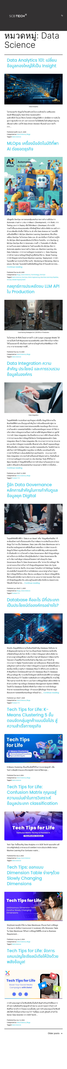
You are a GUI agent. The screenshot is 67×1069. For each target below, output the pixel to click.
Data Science (21, 134)
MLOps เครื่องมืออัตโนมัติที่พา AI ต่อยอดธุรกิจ (33, 146)
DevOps (42, 275)
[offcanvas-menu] (62, 15)
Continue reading (14, 267)
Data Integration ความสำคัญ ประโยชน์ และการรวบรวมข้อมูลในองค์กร (33, 368)
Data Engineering (34, 277)
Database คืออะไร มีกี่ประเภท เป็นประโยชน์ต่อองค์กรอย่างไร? (33, 602)
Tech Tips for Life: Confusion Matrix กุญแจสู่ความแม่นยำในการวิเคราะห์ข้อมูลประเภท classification (32, 795)
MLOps (9, 280)
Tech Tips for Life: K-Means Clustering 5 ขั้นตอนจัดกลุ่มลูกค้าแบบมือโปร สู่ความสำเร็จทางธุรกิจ (32, 717)
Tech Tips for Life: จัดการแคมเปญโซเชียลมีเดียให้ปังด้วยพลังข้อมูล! (32, 956)
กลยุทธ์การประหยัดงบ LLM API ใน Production (33, 289)
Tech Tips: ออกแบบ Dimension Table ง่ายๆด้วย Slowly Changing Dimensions (33, 875)
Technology (35, 275)
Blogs (28, 134)
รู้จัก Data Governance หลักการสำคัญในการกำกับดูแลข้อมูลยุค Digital (32, 490)
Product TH (16, 478)
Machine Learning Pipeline (49, 277)
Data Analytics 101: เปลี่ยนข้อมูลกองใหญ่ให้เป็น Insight (32, 63)
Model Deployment (18, 280)
